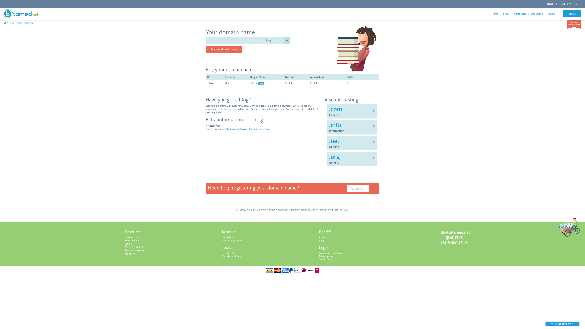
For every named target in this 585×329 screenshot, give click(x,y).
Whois (551, 13)
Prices (506, 13)
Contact (572, 13)
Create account (133, 237)
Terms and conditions (330, 253)
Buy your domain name (224, 49)
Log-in (564, 3)
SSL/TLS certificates (135, 247)
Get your (574, 23)
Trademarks (537, 13)
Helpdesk (552, 3)
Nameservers (229, 237)
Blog (321, 240)
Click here (315, 209)
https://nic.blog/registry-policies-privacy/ (248, 128)
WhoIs (128, 243)
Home (495, 13)
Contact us (357, 188)
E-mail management (135, 250)
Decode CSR (228, 253)
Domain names (133, 240)
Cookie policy (326, 259)
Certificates (520, 13)
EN (576, 3)
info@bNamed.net (454, 232)
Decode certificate (231, 256)
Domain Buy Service (232, 240)
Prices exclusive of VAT (562, 323)
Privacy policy (326, 256)
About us (323, 237)
